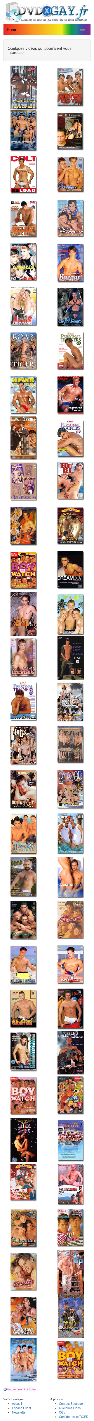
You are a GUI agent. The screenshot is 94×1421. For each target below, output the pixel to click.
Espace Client (21, 1408)
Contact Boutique (71, 1403)
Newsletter (19, 1412)
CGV (62, 1412)
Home (12, 29)
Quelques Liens (70, 1408)
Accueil (17, 1403)
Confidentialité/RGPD (73, 1416)
